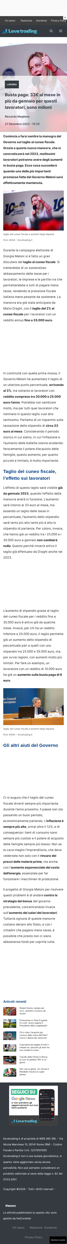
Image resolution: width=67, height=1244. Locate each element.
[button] (51, 31)
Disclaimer (41, 20)
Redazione (26, 20)
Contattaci (9, 1194)
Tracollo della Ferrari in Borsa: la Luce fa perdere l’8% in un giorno (34, 1060)
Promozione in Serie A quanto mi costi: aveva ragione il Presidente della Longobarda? (33, 1023)
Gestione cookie (58, 1240)
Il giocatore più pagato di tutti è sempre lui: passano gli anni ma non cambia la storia (34, 1047)
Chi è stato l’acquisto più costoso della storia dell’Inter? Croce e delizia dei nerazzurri (34, 1035)
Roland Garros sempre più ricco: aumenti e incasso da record (33, 1011)
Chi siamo (10, 20)
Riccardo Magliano (17, 116)
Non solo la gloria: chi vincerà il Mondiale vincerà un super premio (34, 1072)
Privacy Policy (58, 20)
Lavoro (12, 84)
